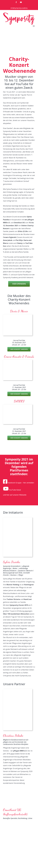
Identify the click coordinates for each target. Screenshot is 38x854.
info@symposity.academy (19, 8)
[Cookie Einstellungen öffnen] (3, 851)
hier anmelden (28, 483)
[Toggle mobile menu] (34, 26)
